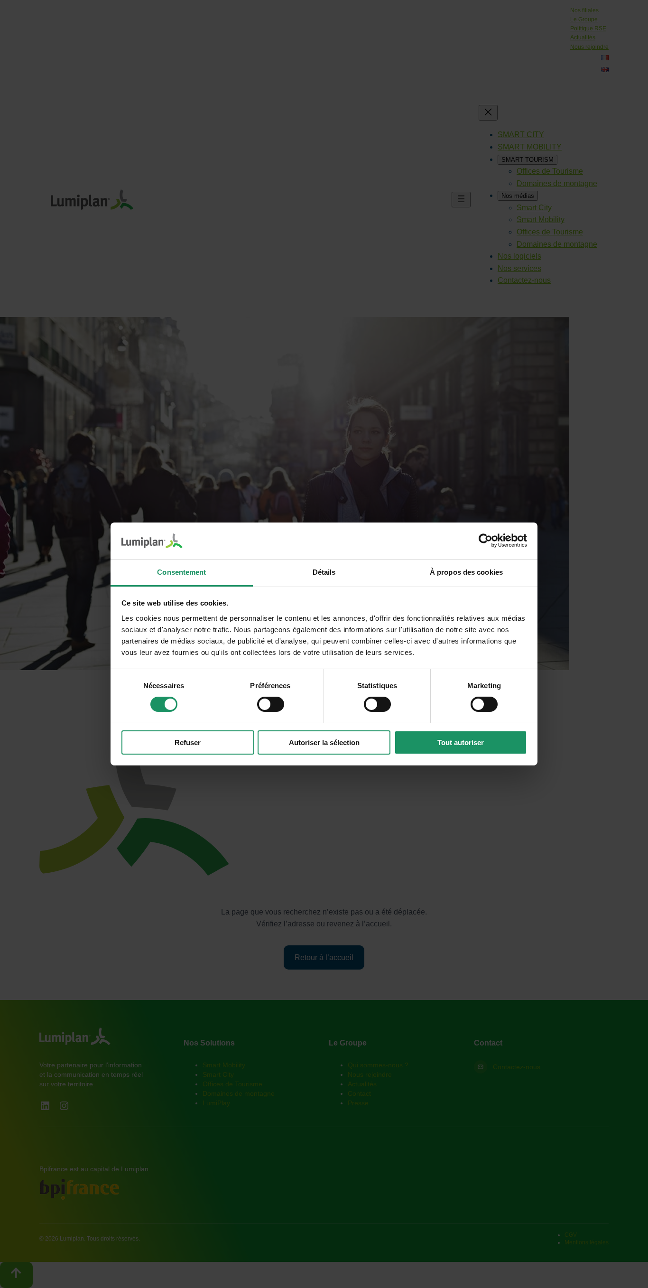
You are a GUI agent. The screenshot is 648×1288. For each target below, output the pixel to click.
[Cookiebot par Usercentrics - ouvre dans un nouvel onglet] (485, 540)
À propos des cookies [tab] (466, 572)
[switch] (270, 704)
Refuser (188, 742)
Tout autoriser (460, 742)
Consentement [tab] (181, 572)
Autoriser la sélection (324, 742)
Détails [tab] (324, 572)
